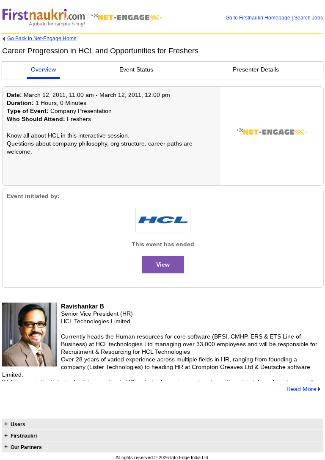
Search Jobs (308, 18)
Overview (43, 69)
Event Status (136, 69)
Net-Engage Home (42, 38)
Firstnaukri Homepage (258, 18)
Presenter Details (256, 69)
